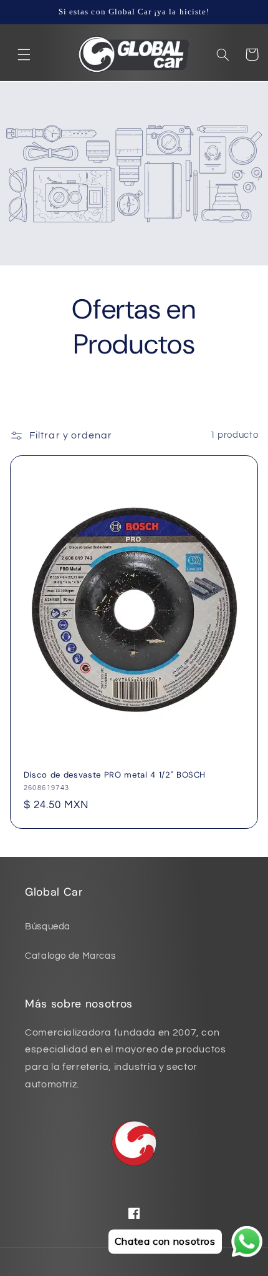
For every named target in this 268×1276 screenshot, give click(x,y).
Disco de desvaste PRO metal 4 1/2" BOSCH (115, 775)
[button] (24, 54)
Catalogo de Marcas (70, 956)
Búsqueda (47, 926)
